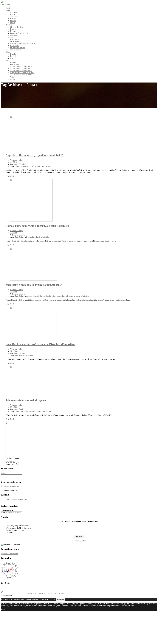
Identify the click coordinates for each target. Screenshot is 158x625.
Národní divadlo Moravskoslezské (22, 44)
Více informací (50, 599)
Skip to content (6, 4)
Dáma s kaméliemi (33, 237)
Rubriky (9, 10)
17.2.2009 (14, 351)
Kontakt (13, 31)
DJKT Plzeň (14, 39)
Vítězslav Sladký (16, 160)
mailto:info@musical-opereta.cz (17, 499)
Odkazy (8, 52)
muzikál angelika (35, 166)
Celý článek (10, 176)
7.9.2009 (13, 233)
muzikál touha (74, 296)
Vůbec (10, 533)
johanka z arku (31, 411)
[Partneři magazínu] (9, 554)
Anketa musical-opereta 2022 (21, 75)
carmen (29, 296)
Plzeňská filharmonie (17, 48)
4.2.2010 (13, 162)
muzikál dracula (62, 296)
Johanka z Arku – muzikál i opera (26, 400)
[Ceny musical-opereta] (10, 486)
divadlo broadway (21, 166)
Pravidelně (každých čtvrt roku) (19, 528)
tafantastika (46, 166)
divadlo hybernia (39, 296)
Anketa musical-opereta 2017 (21, 69)
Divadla (13, 54)
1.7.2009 (13, 292)
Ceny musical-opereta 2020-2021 (22, 73)
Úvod (8, 8)
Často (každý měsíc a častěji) (18, 526)
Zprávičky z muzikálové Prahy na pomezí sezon (34, 284)
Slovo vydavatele (16, 27)
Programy (9, 37)
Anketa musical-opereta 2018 (21, 71)
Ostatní (12, 58)
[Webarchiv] (9, 578)
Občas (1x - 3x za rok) (16, 530)
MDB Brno (14, 41)
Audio (12, 79)
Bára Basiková (20, 237)
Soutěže (13, 21)
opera (39, 411)
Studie (12, 23)
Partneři (13, 56)
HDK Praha (14, 46)
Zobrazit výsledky (79, 541)
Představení (14, 64)
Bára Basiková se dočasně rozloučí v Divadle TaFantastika (40, 344)
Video (12, 77)
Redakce (9, 25)
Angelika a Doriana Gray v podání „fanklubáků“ (35, 155)
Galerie (8, 60)
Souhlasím (60, 599)
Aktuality (13, 12)
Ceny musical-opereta (13, 50)
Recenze (13, 19)
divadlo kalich (51, 296)
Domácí (13, 14)
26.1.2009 (14, 407)
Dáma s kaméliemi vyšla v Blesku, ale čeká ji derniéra (37, 225)
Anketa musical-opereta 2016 (21, 66)
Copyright (14, 35)
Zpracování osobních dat (19, 33)
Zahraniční (14, 16)
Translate (18, 512)
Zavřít (3, 610)
